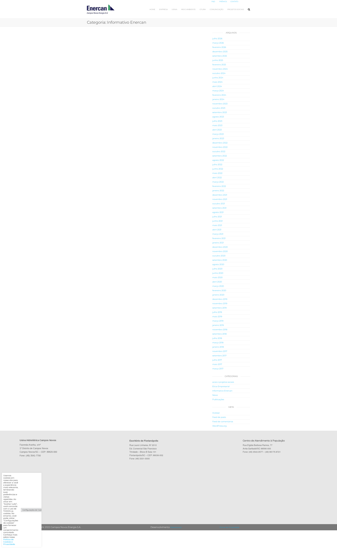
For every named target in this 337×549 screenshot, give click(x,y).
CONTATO (234, 2)
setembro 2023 (219, 112)
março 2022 (218, 182)
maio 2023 (217, 125)
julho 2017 (217, 360)
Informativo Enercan (222, 390)
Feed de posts (219, 417)
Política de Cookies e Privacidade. (9, 541)
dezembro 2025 (219, 51)
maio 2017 (217, 364)
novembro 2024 (220, 69)
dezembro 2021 (219, 195)
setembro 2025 (219, 56)
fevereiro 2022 (219, 186)
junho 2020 (217, 273)
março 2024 (218, 90)
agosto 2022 (218, 160)
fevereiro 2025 (219, 64)
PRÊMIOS (223, 2)
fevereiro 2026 (219, 47)
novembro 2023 (219, 103)
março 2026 (218, 43)
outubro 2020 (219, 255)
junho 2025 (217, 60)
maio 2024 (217, 82)
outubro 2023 (218, 108)
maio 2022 (217, 173)
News (215, 395)
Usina (174, 9)
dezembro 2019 (219, 299)
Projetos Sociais (235, 9)
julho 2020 (217, 268)
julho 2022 (217, 164)
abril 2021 (216, 229)
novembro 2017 (219, 351)
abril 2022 (217, 177)
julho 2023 (217, 121)
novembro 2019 (219, 303)
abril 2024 (217, 86)
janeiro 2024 (218, 99)
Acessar (216, 413)
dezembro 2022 (219, 142)
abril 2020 (217, 281)
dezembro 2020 (220, 247)
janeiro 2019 (218, 325)
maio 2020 (217, 277)
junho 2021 (217, 221)
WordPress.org (219, 426)
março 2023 (218, 134)
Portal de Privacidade (229, 527)
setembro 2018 (219, 334)
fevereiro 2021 (219, 238)
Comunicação (216, 9)
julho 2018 (217, 338)
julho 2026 (217, 38)
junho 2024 (217, 77)
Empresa (163, 9)
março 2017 (217, 368)
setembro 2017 (219, 355)
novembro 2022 (219, 147)
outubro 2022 (218, 151)
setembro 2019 (219, 308)
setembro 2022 (219, 156)
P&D (213, 2)
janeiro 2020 (218, 295)
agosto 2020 (218, 264)
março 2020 (218, 286)
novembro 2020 (220, 251)
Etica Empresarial (221, 386)
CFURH (203, 9)
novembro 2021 (219, 199)
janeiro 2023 (218, 138)
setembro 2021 (219, 208)
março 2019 (217, 321)
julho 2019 (217, 312)
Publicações (218, 399)
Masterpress (176, 527)
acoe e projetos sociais (223, 382)
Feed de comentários (222, 421)
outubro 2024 (219, 73)
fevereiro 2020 (219, 290)
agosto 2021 (218, 212)
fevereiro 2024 (219, 95)
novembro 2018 (219, 329)
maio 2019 (217, 316)
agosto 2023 (218, 116)
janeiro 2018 (218, 347)
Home (152, 9)
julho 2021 (217, 216)
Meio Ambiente (188, 9)
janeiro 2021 (218, 242)
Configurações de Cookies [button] (33, 510)
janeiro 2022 (218, 190)
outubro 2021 (218, 203)
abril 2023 (217, 129)
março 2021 (217, 234)
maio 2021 (217, 225)
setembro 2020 (219, 260)
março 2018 (217, 342)
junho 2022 (217, 169)
